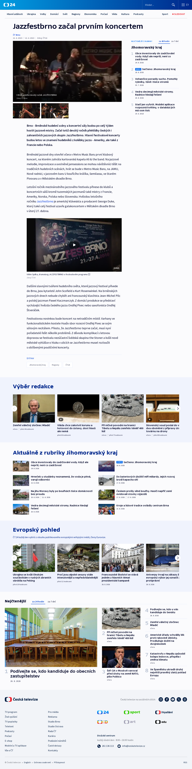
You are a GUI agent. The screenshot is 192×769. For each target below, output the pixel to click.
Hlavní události (15, 13)
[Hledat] (173, 5)
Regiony (76, 13)
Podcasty (139, 13)
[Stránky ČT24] (103, 712)
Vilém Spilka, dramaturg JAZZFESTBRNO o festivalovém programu (57, 274)
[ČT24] (9, 5)
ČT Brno (16, 35)
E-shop (8, 740)
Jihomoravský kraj (37, 364)
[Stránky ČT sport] (132, 712)
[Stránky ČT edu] (160, 721)
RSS (185, 762)
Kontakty (53, 750)
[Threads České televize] (184, 699)
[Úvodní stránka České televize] (21, 699)
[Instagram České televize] (160, 699)
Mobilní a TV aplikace (15, 745)
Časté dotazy (54, 745)
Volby (43, 13)
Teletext (9, 726)
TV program (11, 711)
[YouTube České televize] (172, 699)
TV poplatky (11, 721)
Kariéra (52, 735)
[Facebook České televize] (166, 699)
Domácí (54, 13)
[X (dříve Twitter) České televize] (178, 699)
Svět (65, 13)
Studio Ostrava (55, 726)
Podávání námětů (57, 740)
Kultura (125, 13)
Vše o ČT (9, 750)
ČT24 (68, 364)
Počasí (104, 13)
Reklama (52, 716)
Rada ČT (52, 731)
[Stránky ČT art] (129, 721)
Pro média (53, 711)
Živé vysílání (11, 716)
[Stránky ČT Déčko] (102, 721)
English (27, 762)
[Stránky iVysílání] (164, 712)
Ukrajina (31, 13)
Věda (114, 13)
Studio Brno (54, 721)
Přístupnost (59, 762)
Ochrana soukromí (42, 762)
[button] (74, 245)
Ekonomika (90, 13)
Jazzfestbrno (45, 201)
